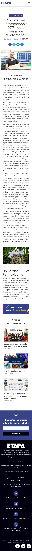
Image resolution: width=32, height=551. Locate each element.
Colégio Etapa (12, 39)
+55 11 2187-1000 (8, 528)
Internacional (16, 15)
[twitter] (14, 44)
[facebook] (10, 44)
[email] (22, 44)
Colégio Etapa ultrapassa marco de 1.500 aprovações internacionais (15, 396)
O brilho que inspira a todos (15, 371)
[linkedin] (18, 44)
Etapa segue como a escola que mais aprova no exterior (15, 345)
